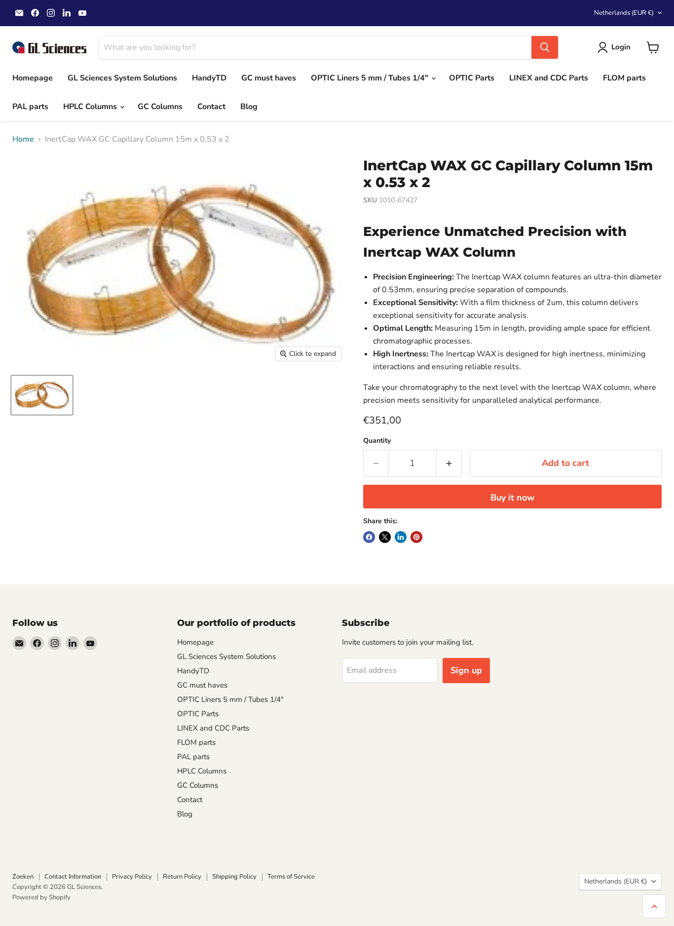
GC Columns (160, 106)
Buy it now (512, 497)
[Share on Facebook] (369, 537)
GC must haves (268, 78)
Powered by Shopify (41, 897)
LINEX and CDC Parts (548, 78)
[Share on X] (385, 537)
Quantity (377, 441)
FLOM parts (624, 78)
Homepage (32, 78)
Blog (249, 106)
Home (23, 139)
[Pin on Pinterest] (416, 537)
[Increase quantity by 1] (449, 463)
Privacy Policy (132, 876)
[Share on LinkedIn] (401, 537)
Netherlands (624, 12)
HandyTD (209, 78)
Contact (211, 106)
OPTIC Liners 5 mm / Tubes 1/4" (370, 78)
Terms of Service (291, 876)
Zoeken (23, 876)
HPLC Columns (91, 106)
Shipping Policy (234, 876)
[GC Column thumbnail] (42, 395)
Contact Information (72, 876)
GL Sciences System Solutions (122, 78)
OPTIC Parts (471, 78)
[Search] (544, 47)
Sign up (466, 670)
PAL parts (30, 106)
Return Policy (182, 876)
